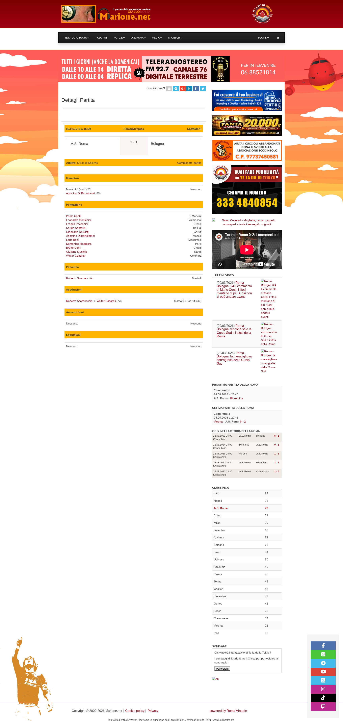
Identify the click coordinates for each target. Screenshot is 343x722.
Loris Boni (72, 239)
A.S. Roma (137, 37)
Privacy (153, 710)
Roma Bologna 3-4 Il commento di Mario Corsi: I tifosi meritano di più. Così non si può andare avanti (234, 289)
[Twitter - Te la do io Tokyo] (323, 680)
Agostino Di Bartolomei (80, 193)
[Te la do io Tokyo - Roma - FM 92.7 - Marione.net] (152, 14)
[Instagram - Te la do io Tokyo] (323, 689)
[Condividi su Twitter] (203, 88)
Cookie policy (135, 710)
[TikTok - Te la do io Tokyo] (323, 698)
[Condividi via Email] (169, 88)
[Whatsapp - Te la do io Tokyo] (323, 654)
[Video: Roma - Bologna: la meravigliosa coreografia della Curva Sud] (269, 361)
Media (156, 37)
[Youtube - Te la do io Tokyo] (323, 672)
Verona (218, 421)
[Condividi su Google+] (183, 88)
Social (262, 37)
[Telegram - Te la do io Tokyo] (323, 663)
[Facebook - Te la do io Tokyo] (323, 645)
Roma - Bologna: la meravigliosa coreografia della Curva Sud (234, 358)
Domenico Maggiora (79, 243)
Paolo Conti (73, 216)
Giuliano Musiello (77, 251)
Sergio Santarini (76, 227)
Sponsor (174, 37)
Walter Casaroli (75, 255)
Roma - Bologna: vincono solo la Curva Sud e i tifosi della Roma (234, 331)
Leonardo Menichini (78, 219)
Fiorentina (236, 398)
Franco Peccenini (77, 223)
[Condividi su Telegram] (176, 88)
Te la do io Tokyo (76, 37)
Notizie (118, 37)
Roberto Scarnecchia (79, 278)
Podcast (101, 37)
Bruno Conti (73, 247)
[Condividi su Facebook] (196, 88)
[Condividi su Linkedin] (189, 88)
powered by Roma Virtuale (228, 710)
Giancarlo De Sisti (77, 231)
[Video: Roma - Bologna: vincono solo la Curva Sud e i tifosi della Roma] (269, 334)
